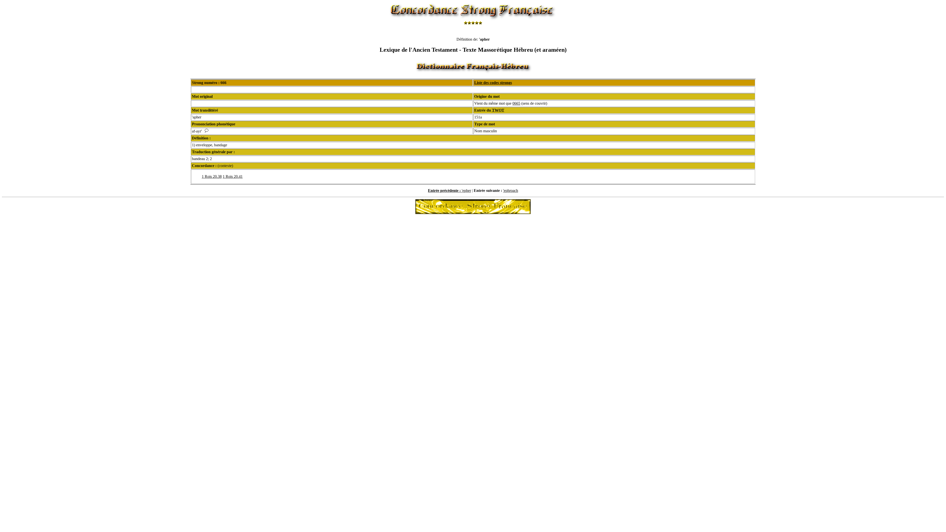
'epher (466, 190)
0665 (516, 103)
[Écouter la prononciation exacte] (206, 131)
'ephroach (510, 190)
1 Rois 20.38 (212, 176)
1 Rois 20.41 (233, 176)
